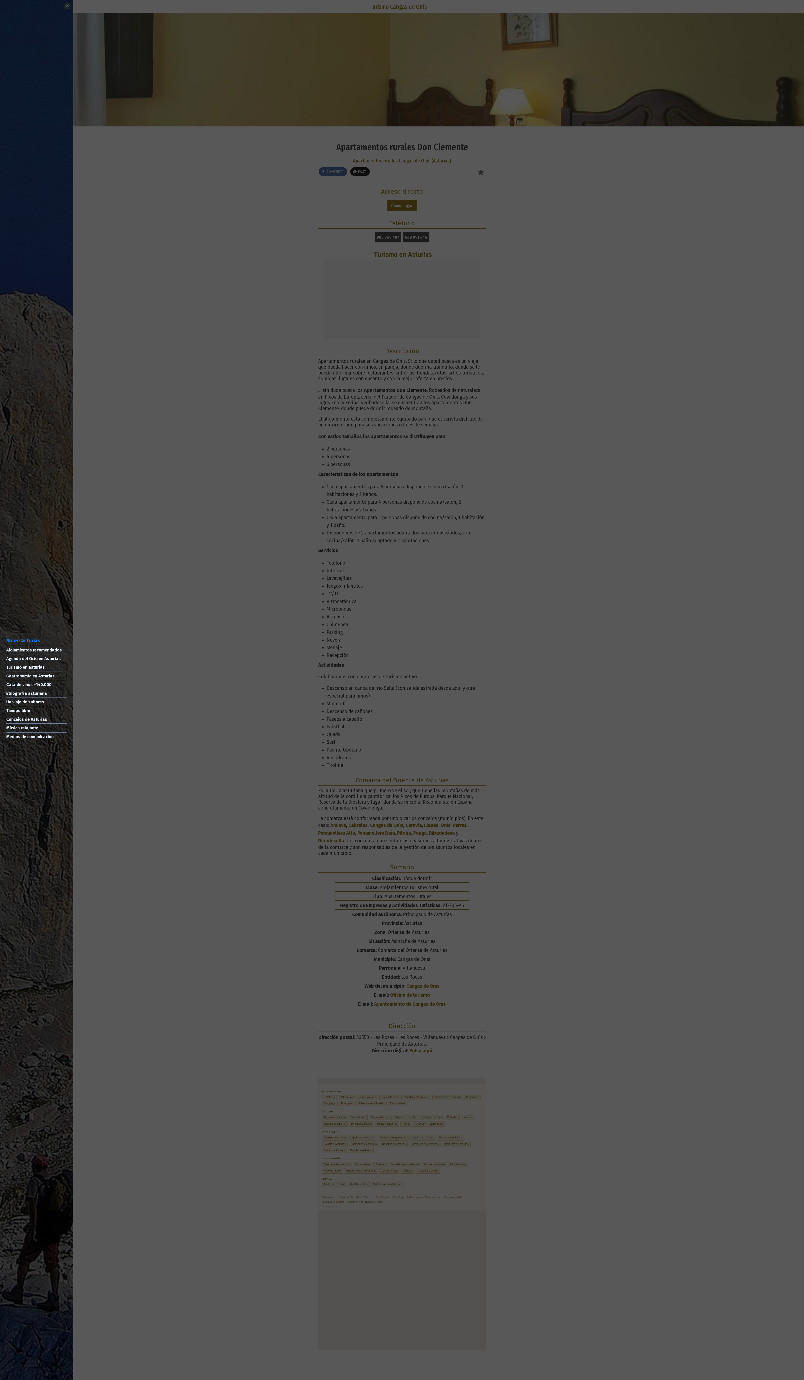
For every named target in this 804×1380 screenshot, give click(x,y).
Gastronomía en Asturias (30, 675)
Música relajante (22, 727)
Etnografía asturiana (26, 693)
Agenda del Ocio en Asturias (33, 658)
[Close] (67, 6)
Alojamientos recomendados (34, 650)
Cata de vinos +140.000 (29, 684)
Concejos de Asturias (26, 719)
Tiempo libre (18, 710)
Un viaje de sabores (25, 701)
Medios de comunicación (30, 736)
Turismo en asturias (25, 667)
